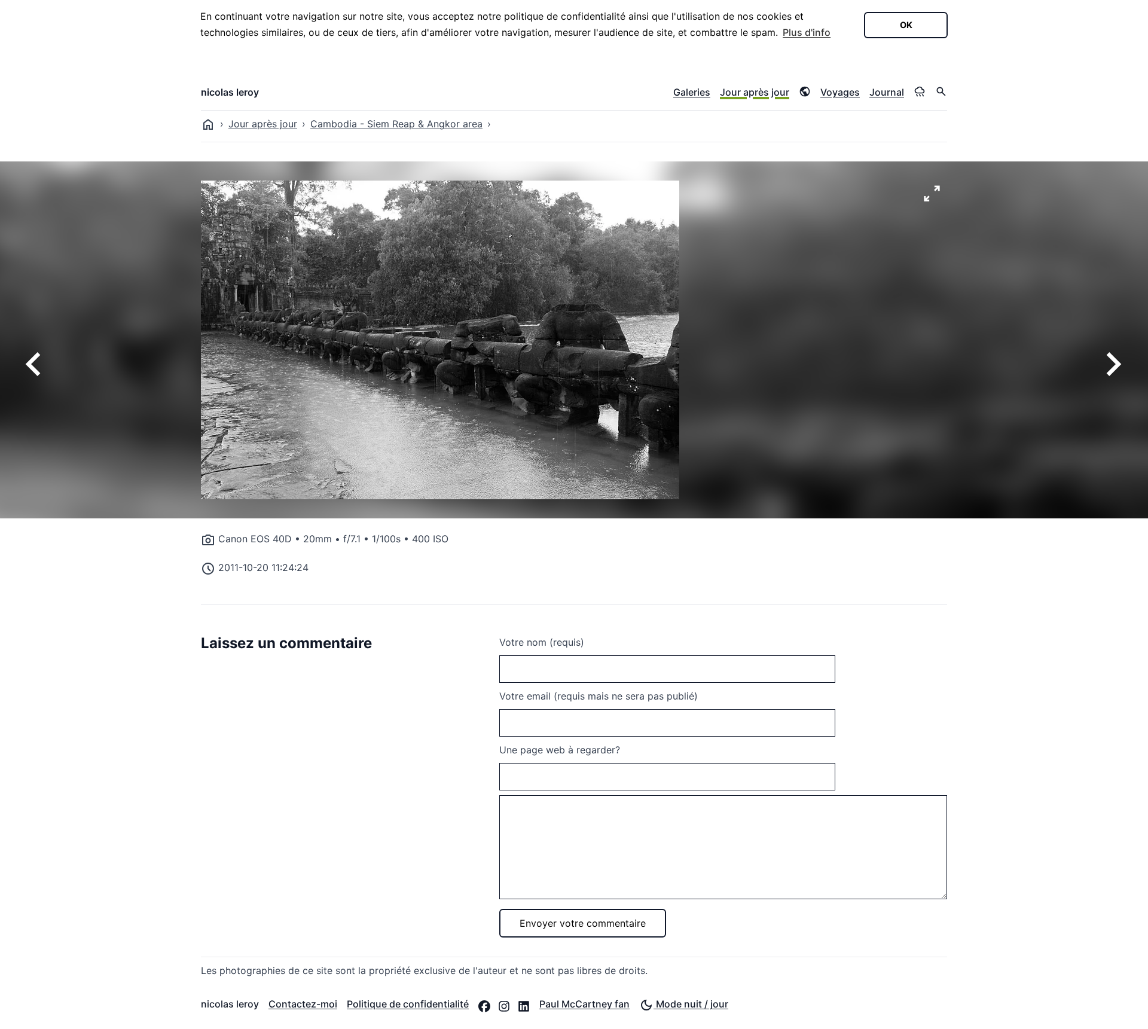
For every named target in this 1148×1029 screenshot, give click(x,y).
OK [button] (906, 25)
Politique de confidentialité (408, 1004)
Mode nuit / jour (691, 1004)
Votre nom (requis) (541, 642)
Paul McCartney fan (584, 1004)
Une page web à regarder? (559, 750)
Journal (886, 92)
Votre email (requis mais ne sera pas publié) (598, 696)
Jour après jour (754, 92)
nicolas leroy (230, 92)
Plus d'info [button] (807, 32)
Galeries (691, 92)
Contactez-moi (302, 1004)
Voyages (840, 92)
